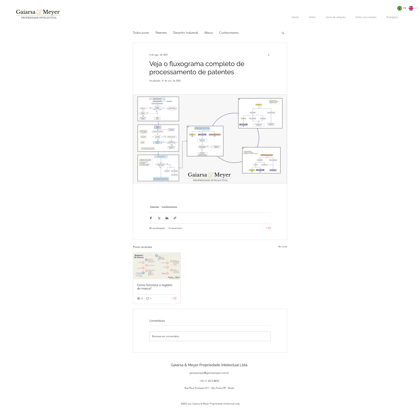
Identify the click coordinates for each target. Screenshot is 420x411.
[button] (282, 33)
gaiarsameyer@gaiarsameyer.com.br (209, 372)
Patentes (161, 32)
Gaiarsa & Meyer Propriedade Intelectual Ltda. (209, 365)
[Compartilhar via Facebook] (150, 218)
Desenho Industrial (185, 32)
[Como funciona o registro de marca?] (156, 266)
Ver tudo (282, 246)
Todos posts (141, 32)
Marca (209, 32)
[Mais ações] (269, 55)
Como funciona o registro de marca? (154, 286)
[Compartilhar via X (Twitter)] (158, 218)
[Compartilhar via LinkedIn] (166, 218)
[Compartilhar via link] (175, 218)
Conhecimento (229, 32)
